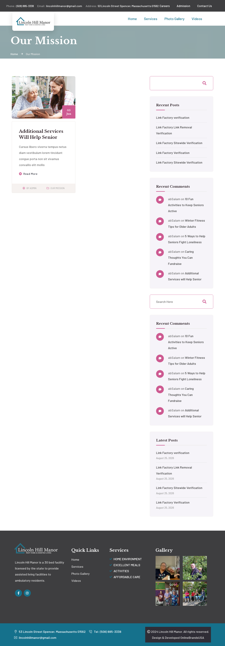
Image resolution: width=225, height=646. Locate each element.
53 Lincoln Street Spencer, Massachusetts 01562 (122, 6)
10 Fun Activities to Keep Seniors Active (186, 205)
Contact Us (204, 6)
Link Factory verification (172, 117)
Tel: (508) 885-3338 (107, 632)
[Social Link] (18, 593)
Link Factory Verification (172, 153)
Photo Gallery (174, 19)
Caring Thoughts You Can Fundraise (181, 257)
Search (204, 83)
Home (132, 19)
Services (150, 19)
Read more (30, 173)
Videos (197, 19)
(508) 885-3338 (20, 6)
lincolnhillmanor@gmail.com (59, 6)
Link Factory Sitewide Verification (179, 143)
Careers (165, 6)
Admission (183, 6)
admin (33, 188)
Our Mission (57, 188)
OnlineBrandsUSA (192, 637)
